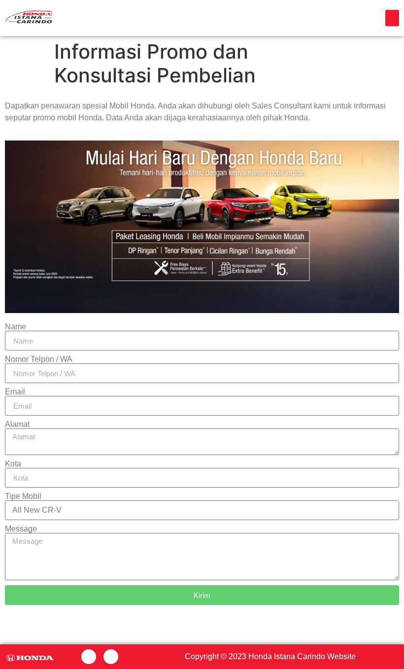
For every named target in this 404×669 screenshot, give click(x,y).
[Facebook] (88, 656)
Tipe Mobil (23, 496)
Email (15, 392)
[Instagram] (110, 656)
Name (15, 327)
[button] (392, 18)
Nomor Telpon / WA (38, 359)
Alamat (17, 424)
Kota (13, 464)
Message (21, 529)
